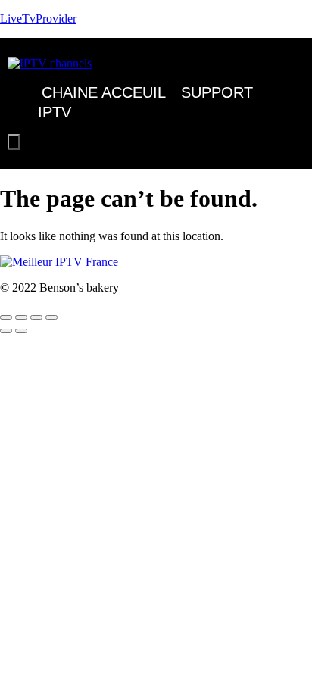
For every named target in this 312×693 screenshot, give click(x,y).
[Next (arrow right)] (21, 331)
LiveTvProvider (38, 18)
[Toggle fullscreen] (21, 317)
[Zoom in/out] (6, 317)
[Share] (36, 317)
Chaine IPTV (68, 102)
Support (217, 92)
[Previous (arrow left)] (6, 331)
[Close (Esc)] (51, 317)
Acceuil (133, 92)
